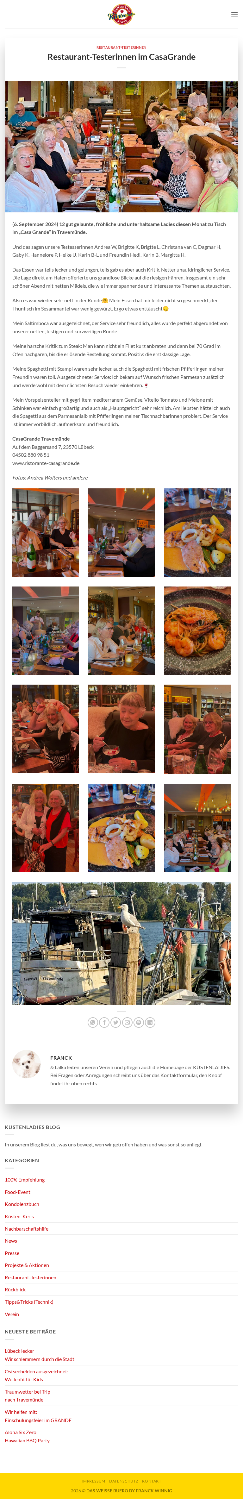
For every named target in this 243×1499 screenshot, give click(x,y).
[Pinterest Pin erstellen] (139, 1022)
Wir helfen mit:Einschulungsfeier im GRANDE (38, 1416)
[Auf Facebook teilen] (104, 1022)
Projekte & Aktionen (27, 1265)
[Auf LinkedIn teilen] (150, 1022)
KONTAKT (151, 1481)
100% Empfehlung (25, 1179)
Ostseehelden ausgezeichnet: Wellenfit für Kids (36, 1375)
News (11, 1241)
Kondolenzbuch (22, 1204)
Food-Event (17, 1192)
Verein (12, 1314)
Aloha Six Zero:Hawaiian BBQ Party (27, 1436)
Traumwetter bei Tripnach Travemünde (27, 1396)
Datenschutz (123, 1481)
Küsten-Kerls (19, 1216)
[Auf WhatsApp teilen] (93, 1022)
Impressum (93, 1481)
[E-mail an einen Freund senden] (127, 1022)
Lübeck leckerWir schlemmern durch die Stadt (39, 1355)
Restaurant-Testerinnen (121, 47)
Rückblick (15, 1289)
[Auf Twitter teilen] (115, 1022)
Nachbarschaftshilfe (26, 1229)
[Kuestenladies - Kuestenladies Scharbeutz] (121, 14)
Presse (12, 1253)
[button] (234, 14)
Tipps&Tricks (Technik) (29, 1302)
